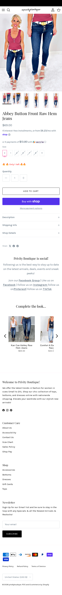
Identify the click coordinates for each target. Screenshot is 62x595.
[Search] (10, 10)
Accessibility (9, 432)
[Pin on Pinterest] (17, 246)
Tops (4, 488)
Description (8, 217)
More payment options (31, 208)
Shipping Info (9, 225)
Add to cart (31, 191)
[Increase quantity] (23, 178)
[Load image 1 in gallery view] (31, 52)
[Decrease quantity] (6, 178)
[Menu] (3, 10)
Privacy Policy (8, 566)
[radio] (4, 153)
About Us (7, 427)
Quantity (6, 171)
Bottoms (6, 474)
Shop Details (9, 233)
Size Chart (7, 442)
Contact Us (8, 437)
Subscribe (12, 534)
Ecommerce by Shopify (39, 585)
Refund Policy (22, 566)
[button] (31, 142)
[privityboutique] (31, 10)
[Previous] (5, 336)
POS (24, 585)
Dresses (6, 479)
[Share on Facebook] (14, 246)
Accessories (8, 469)
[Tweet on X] (10, 246)
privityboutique (15, 585)
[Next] (57, 336)
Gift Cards (7, 484)
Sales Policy (8, 446)
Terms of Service (39, 566)
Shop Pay (7, 451)
